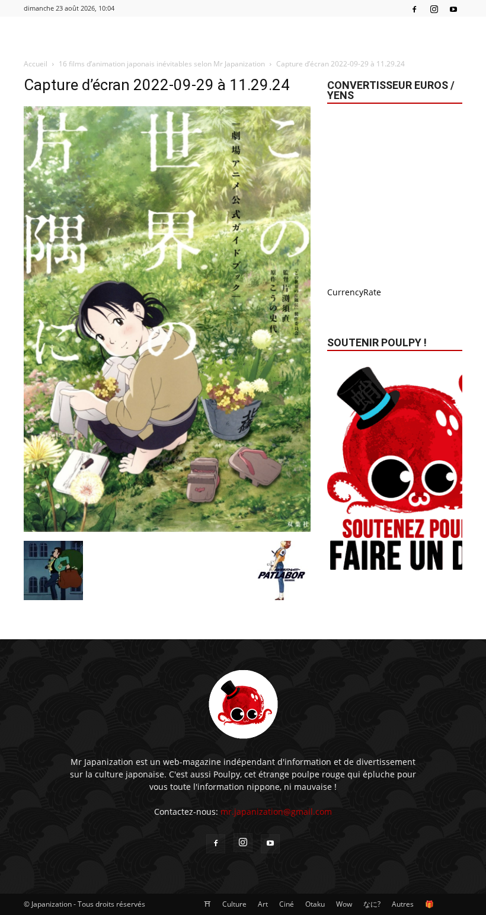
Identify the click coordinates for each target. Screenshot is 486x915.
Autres (403, 904)
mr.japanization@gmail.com (276, 811)
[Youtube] (453, 8)
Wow (344, 904)
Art (263, 904)
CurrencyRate (354, 292)
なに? (372, 904)
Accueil (35, 64)
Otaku (315, 904)
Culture (234, 904)
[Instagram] (434, 8)
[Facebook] (414, 8)
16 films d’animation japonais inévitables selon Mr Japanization (162, 64)
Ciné (286, 904)
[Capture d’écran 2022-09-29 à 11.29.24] (167, 529)
